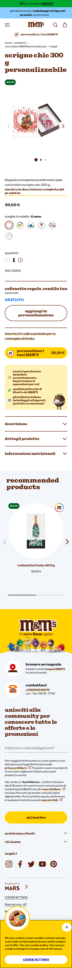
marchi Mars (52, 789)
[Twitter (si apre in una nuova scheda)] (31, 864)
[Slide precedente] (6, 541)
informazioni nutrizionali (30, 453)
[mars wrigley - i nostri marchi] (17, 887)
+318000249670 (38, 689)
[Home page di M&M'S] (36, 25)
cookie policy (39, 945)
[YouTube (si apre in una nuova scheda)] (42, 864)
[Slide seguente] (63, 126)
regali (53, 46)
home (8, 42)
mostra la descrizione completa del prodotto (34, 191)
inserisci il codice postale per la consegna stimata (30, 336)
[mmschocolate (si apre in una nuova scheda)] (53, 864)
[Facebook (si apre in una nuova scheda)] (20, 864)
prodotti (20, 42)
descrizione (16, 424)
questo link (50, 800)
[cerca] (55, 25)
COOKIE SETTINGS (16, 897)
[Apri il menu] (7, 25)
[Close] (67, 927)
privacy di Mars (16, 768)
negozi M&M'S (55, 669)
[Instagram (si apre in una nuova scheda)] (8, 864)
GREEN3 (47, 3)
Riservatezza (13, 904)
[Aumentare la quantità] (20, 260)
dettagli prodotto (22, 439)
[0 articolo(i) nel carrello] (65, 25)
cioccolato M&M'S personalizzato (26, 46)
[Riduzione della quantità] (7, 260)
